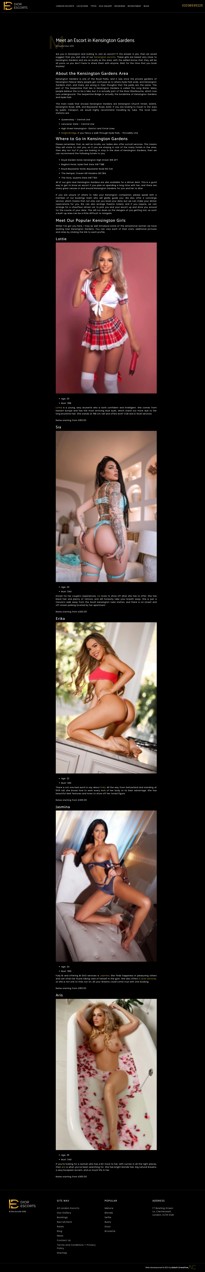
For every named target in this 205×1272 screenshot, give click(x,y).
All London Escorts (68, 1208)
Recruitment (134, 6)
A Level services (147, 978)
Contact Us (64, 1240)
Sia (99, 596)
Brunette (110, 1231)
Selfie (108, 1217)
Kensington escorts (104, 57)
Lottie (59, 407)
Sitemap (62, 1252)
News (60, 1235)
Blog (146, 6)
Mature (109, 1208)
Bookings (120, 6)
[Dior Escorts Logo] (15, 6)
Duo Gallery (105, 6)
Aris (64, 1167)
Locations (82, 6)
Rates (60, 1226)
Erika (103, 787)
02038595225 (192, 5)
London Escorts (65, 6)
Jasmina (104, 975)
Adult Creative (180, 1267)
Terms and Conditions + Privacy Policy (76, 1246)
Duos (108, 1226)
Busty (108, 1222)
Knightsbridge (68, 133)
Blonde (109, 1212)
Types (94, 6)
